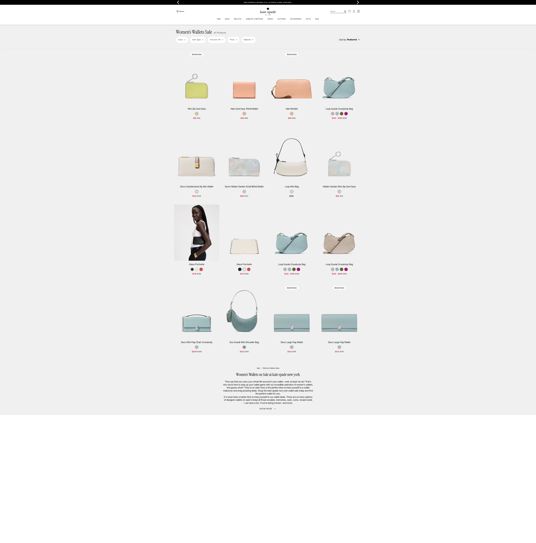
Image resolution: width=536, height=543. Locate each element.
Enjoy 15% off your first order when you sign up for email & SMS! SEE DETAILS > (268, 2)
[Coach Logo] (268, 11)
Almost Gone (197, 54)
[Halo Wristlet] (291, 77)
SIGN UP (350, 426)
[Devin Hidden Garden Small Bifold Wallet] (244, 155)
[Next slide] (358, 2)
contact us (325, 440)
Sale (258, 368)
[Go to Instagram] (298, 446)
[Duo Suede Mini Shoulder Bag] (244, 310)
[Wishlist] (349, 11)
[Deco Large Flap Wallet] (291, 310)
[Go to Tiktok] (324, 446)
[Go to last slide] (178, 2)
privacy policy (311, 440)
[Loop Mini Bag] (291, 155)
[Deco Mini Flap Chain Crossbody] (196, 310)
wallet (280, 381)
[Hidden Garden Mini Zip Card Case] (339, 155)
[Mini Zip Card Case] (196, 77)
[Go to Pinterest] (311, 446)
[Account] (354, 11)
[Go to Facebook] (305, 446)
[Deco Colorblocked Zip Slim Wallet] (196, 155)
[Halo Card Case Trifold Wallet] (244, 77)
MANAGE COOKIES (335, 470)
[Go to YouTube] (318, 446)
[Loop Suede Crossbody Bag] (339, 77)
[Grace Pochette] (196, 233)
